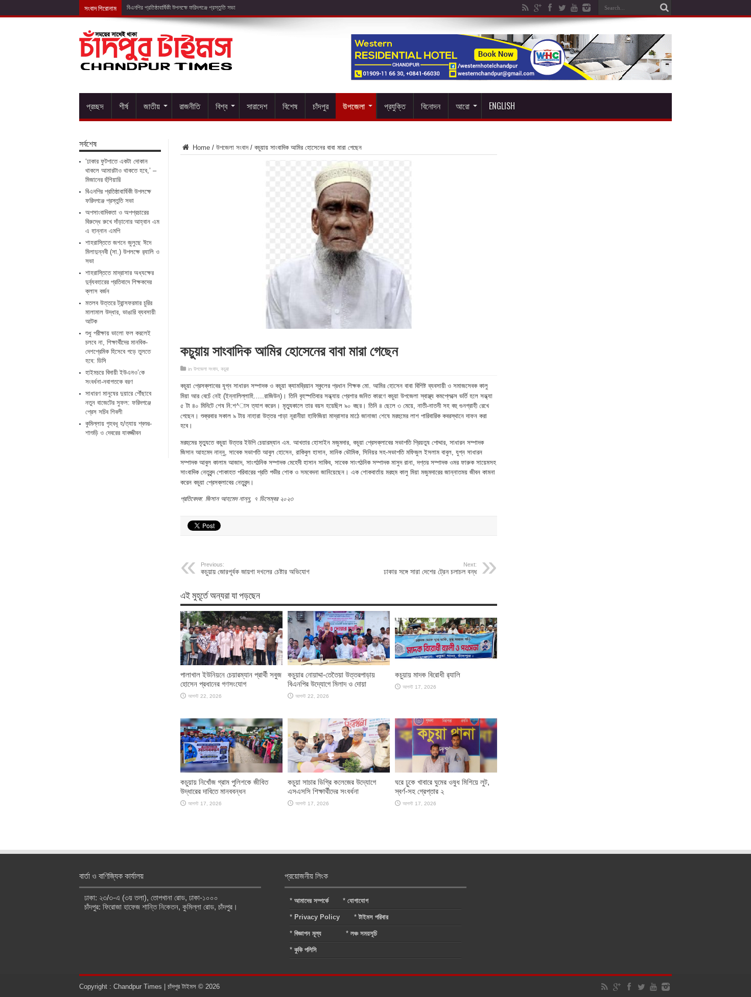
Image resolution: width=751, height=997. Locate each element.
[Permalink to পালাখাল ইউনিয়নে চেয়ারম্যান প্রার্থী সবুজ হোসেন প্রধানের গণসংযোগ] (231, 663)
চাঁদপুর (320, 106)
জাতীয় (152, 106)
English (502, 106)
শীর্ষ (123, 106)
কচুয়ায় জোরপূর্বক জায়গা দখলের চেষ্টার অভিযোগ (255, 568)
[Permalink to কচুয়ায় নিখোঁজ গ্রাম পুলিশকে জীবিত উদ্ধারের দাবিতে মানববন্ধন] (231, 770)
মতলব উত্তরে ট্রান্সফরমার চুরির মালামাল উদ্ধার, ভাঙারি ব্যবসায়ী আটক (120, 312)
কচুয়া (225, 369)
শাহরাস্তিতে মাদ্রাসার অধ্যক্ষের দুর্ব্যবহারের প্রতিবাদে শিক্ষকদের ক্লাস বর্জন (119, 282)
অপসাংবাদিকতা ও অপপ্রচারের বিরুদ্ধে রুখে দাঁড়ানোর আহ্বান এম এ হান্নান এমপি (122, 222)
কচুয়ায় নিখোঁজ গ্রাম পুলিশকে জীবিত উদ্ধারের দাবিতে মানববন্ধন (224, 787)
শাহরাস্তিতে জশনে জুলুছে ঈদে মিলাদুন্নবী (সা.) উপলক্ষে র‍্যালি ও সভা (122, 252)
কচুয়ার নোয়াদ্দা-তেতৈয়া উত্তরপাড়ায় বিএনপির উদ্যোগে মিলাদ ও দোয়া (331, 679)
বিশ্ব (221, 106)
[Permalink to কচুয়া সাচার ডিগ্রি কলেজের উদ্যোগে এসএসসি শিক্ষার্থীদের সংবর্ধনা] (339, 770)
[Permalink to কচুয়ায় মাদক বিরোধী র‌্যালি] (446, 663)
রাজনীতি (189, 106)
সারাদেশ (257, 106)
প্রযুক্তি (395, 106)
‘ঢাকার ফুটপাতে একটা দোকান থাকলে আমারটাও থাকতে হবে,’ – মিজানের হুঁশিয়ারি (120, 170)
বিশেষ (290, 106)
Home (200, 147)
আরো (463, 106)
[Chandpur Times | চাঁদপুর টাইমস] (155, 62)
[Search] (664, 7)
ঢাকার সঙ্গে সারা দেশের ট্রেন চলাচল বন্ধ (430, 568)
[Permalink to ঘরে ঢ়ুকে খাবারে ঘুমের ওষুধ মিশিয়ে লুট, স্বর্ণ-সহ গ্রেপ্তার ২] (446, 770)
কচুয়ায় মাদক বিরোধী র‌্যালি (427, 674)
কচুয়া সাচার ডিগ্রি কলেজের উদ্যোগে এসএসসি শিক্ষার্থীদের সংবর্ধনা (332, 787)
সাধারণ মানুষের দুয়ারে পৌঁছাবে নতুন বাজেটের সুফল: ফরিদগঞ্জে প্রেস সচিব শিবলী (118, 403)
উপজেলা (354, 106)
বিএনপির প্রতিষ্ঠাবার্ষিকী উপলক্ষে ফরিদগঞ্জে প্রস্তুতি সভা (181, 7)
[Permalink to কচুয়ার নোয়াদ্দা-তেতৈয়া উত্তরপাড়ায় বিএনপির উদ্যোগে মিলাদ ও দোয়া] (339, 663)
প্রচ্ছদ (95, 106)
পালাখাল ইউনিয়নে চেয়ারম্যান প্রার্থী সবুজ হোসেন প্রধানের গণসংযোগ (230, 679)
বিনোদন (430, 106)
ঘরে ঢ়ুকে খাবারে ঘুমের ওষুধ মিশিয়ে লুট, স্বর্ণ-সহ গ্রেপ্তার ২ (442, 787)
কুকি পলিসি (305, 950)
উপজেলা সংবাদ (232, 147)
